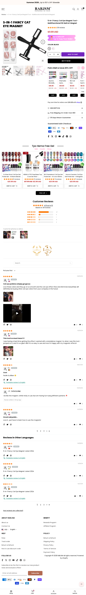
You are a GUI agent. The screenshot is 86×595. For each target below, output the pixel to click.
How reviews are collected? (13, 511)
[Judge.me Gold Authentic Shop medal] (37, 250)
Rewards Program (50, 522)
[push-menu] (3, 9)
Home (4, 14)
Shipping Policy (49, 541)
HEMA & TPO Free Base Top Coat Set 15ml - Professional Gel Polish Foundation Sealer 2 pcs (32, 175)
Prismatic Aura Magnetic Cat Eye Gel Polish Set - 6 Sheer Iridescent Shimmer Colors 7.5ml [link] (63, 82)
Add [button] (52, 95)
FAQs (3, 538)
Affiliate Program (50, 526)
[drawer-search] (74, 9)
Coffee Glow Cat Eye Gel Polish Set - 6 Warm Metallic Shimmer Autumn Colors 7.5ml (12, 175)
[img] (7, 276)
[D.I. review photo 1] (8, 297)
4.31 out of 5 (48, 205)
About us (5, 522)
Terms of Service (50, 549)
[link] (53, 75)
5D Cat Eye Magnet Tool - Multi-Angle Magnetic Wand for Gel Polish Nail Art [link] (73, 82)
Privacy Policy (48, 545)
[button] (52, 28)
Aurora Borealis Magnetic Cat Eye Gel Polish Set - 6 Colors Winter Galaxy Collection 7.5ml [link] (52, 82)
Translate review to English (15, 382)
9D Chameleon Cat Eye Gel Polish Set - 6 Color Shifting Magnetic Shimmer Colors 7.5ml (53, 175)
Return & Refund (8, 545)
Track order (6, 541)
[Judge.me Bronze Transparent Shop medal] (47, 250)
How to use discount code (11, 549)
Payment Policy (49, 552)
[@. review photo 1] (8, 351)
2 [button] (40, 431)
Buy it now (66, 61)
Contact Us (6, 526)
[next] (43, 42)
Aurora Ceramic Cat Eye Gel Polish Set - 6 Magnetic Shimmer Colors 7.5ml (74, 175)
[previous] (5, 42)
